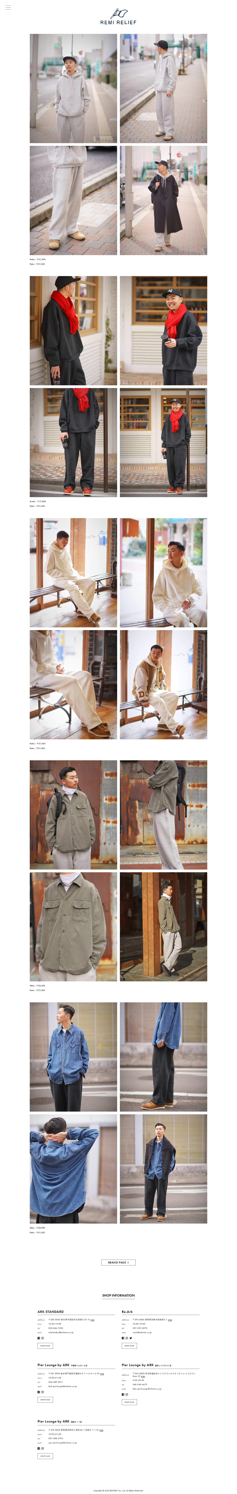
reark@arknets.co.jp (142, 1332)
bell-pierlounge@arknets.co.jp (63, 1386)
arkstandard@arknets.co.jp (61, 1332)
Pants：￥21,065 (37, 264)
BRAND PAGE (117, 1262)
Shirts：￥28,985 (37, 1227)
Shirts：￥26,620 (37, 985)
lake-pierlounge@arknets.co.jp (147, 1389)
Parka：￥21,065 (38, 259)
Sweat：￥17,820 (38, 501)
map (92, 1319)
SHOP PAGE (45, 1346)
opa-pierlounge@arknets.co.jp (63, 1442)
